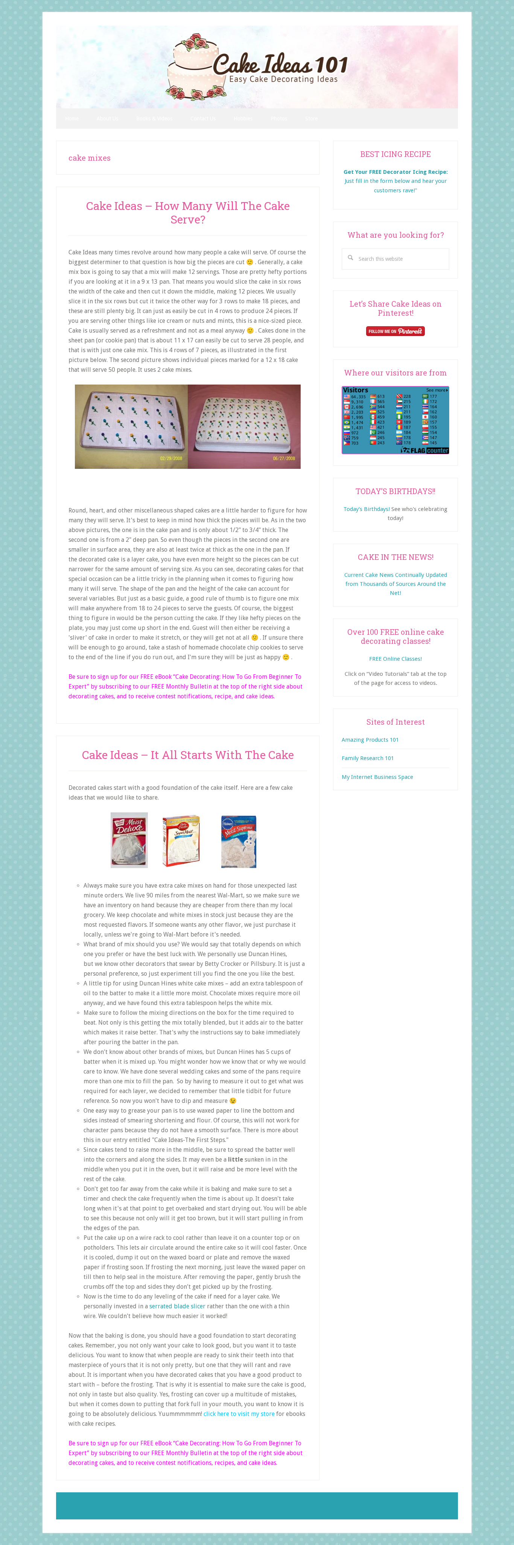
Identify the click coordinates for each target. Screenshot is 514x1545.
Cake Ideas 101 (257, 67)
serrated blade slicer (177, 1306)
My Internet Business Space (377, 777)
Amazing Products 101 (370, 739)
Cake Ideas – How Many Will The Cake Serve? (188, 212)
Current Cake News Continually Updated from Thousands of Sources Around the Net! (395, 584)
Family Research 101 (368, 758)
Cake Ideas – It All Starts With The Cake (188, 754)
